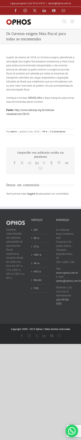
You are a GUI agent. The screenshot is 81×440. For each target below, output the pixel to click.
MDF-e (38, 255)
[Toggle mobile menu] (72, 21)
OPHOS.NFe (35, 98)
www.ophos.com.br (67, 273)
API (36, 230)
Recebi (37, 280)
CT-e (36, 246)
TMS (36, 288)
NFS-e (37, 271)
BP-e (36, 238)
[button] (72, 431)
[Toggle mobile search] (64, 21)
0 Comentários (57, 131)
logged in (32, 193)
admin (13, 131)
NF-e (44, 131)
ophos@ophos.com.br (59, 3)
